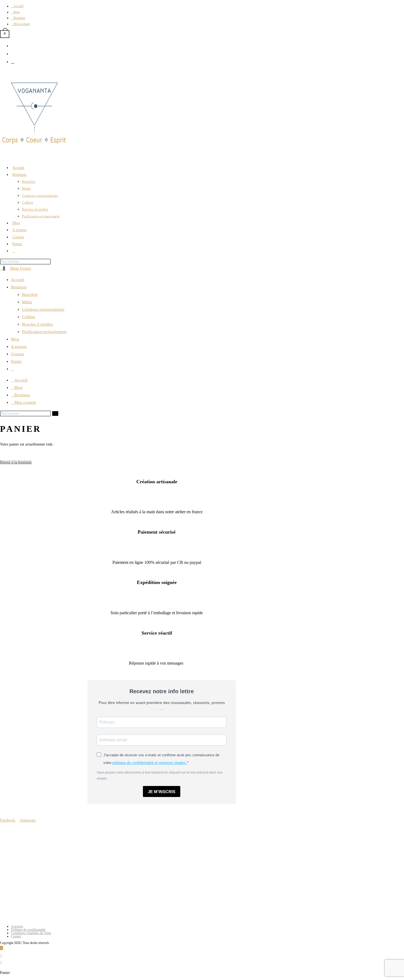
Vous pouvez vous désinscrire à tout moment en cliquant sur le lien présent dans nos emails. (160, 775)
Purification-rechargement (44, 331)
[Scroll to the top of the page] (1, 948)
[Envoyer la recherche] (55, 413)
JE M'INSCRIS (161, 791)
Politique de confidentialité (28, 930)
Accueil (17, 279)
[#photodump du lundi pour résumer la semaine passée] (117, 894)
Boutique (19, 287)
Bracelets (30, 294)
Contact (17, 354)
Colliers (28, 317)
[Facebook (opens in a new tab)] (12, 45)
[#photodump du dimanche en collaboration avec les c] (196, 848)
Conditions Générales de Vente (31, 933)
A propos (19, 346)
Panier (16, 361)
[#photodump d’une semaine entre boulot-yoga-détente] (275, 894)
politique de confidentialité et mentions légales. (149, 763)
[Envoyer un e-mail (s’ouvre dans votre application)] (12, 61)
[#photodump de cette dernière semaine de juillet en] (275, 848)
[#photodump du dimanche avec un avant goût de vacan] (38, 848)
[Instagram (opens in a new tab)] (12, 53)
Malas (27, 302)
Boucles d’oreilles (37, 324)
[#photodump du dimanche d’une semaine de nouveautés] (117, 848)
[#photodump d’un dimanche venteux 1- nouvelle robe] (38, 894)
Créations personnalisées (43, 309)
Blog (15, 339)
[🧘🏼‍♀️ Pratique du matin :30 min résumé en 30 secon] (196, 894)
